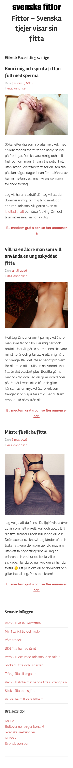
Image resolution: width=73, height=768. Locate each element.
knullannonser (16, 88)
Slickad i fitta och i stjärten (24, 665)
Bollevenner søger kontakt (24, 727)
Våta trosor (13, 640)
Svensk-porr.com (17, 744)
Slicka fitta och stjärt (20, 691)
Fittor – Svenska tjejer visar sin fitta (36, 28)
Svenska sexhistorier (20, 732)
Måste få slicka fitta (25, 432)
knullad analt (14, 212)
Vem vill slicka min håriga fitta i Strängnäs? (36, 682)
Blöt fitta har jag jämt (20, 648)
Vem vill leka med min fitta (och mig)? (32, 657)
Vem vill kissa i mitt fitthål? (24, 623)
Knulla (9, 721)
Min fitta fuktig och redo (22, 631)
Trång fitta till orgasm (20, 674)
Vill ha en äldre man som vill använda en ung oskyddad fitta (33, 256)
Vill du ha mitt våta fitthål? (24, 699)
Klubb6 (10, 738)
